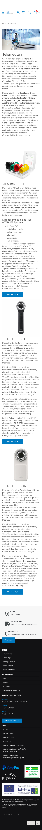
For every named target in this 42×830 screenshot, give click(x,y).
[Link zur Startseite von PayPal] (12, 769)
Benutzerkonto (7, 654)
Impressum (6, 686)
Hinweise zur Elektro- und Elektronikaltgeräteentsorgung (13, 756)
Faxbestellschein (8, 737)
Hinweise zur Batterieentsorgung (13, 745)
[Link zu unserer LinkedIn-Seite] (29, 823)
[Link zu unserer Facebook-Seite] (33, 823)
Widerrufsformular (8, 670)
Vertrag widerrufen (12, 720)
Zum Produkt (12, 294)
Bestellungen (6, 658)
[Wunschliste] (24, 12)
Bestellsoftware (7, 733)
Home (3, 23)
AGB (4, 679)
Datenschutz (6, 682)
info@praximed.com (9, 714)
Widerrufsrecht (7, 666)
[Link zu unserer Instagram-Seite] (38, 823)
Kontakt (5, 729)
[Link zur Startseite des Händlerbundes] (9, 777)
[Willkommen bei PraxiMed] (9, 12)
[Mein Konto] (18, 12)
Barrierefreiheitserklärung (11, 690)
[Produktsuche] (29, 12)
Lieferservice (7, 741)
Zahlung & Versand (8, 662)
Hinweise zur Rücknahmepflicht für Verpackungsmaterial (14, 750)
